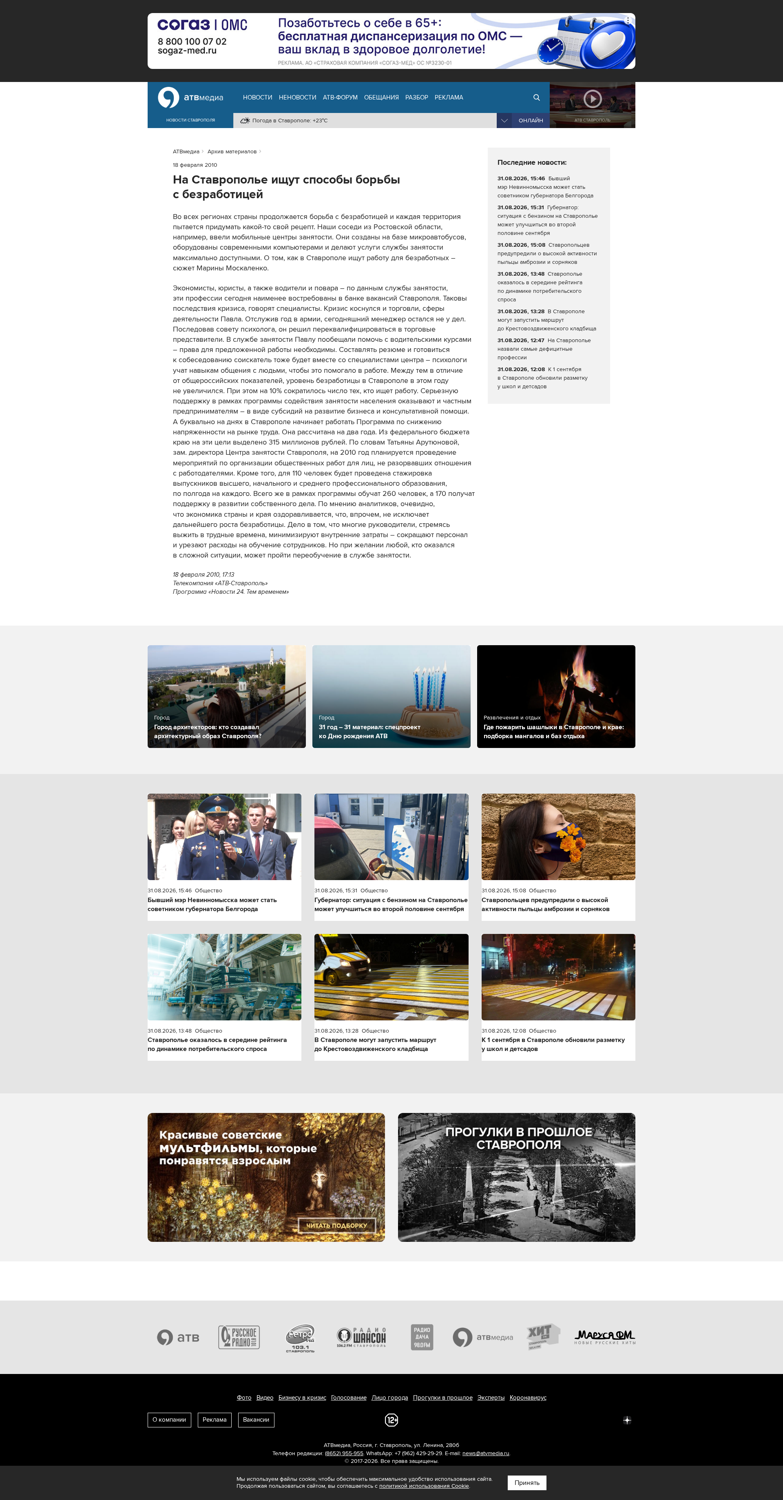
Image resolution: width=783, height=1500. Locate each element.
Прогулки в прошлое (443, 1397)
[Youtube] (591, 1419)
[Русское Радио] (239, 1337)
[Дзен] (627, 1419)
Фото (244, 1397)
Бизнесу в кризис (302, 1397)
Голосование (349, 1397)
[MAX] (573, 1419)
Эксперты (491, 1397)
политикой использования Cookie (424, 1485)
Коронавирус (528, 1397)
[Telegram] (537, 1419)
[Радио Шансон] (361, 1337)
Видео (265, 1397)
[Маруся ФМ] (605, 1337)
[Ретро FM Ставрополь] (300, 1337)
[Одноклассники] (555, 1419)
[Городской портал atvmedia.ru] (483, 1337)
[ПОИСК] (536, 97)
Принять (527, 1483)
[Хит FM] (544, 1337)
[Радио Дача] (422, 1337)
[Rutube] (609, 1419)
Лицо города (390, 1397)
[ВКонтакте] (519, 1419)
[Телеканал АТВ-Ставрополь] (178, 1337)
